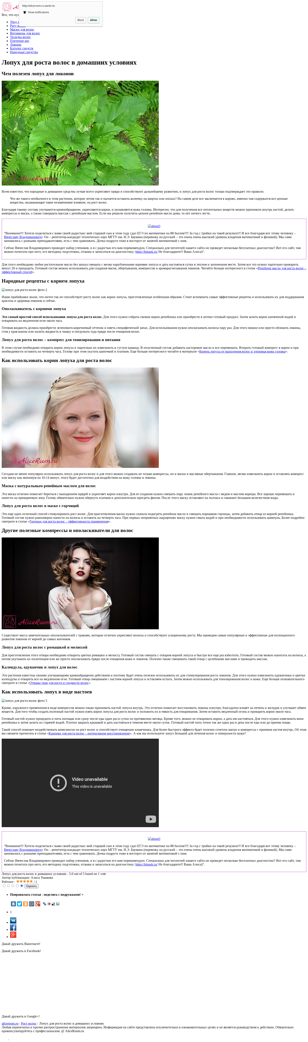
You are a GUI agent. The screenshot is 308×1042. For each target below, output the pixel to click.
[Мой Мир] (31, 903)
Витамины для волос (25, 33)
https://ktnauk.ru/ (146, 251)
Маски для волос (22, 29)
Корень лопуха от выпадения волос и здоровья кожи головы (242, 351)
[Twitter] (19, 903)
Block (81, 20)
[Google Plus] (37, 903)
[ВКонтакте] (13, 903)
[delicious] (53, 904)
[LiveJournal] (45, 904)
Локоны (15, 44)
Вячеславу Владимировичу (23, 237)
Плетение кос (19, 41)
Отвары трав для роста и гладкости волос (59, 683)
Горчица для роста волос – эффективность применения (69, 521)
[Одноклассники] (25, 903)
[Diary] (49, 904)
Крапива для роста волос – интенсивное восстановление (89, 733)
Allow (93, 20)
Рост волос (18, 25)
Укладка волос (20, 37)
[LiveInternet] (58, 904)
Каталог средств (21, 48)
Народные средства (24, 52)
